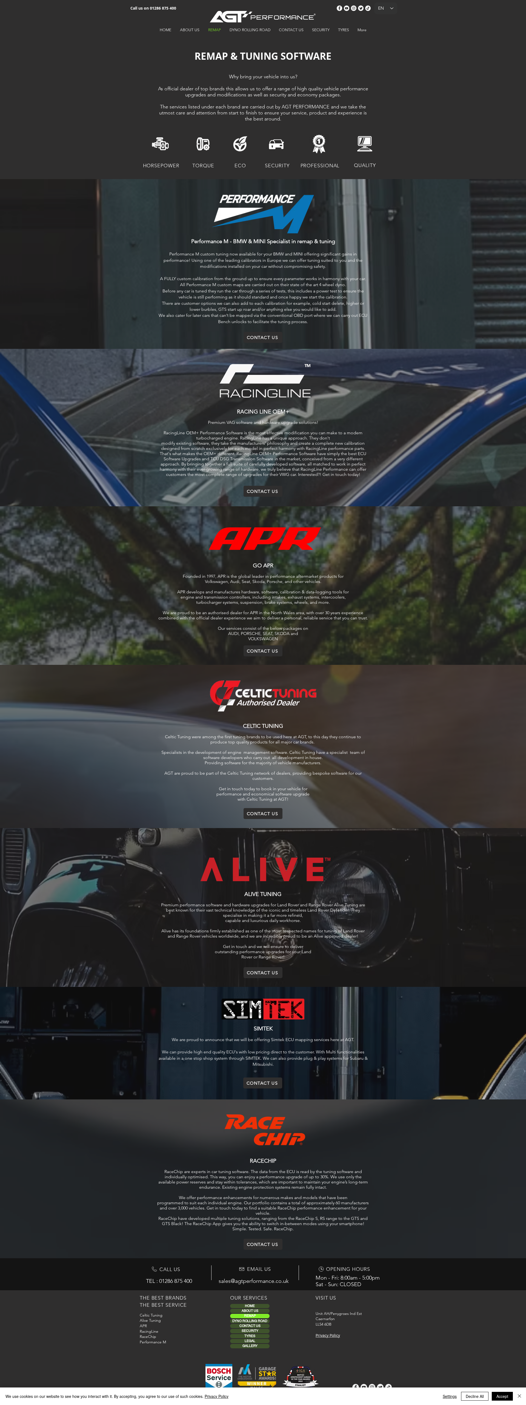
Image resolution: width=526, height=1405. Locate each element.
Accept (502, 1396)
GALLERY (250, 1346)
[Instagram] (372, 1387)
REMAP (250, 1316)
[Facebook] (355, 1387)
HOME (250, 1306)
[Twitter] (380, 1387)
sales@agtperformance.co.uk (254, 1281)
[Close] (519, 1396)
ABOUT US (250, 1311)
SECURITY (250, 1331)
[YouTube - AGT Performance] (346, 8)
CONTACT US (250, 1326)
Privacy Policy (216, 1396)
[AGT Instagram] (353, 8)
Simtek (277, 1039)
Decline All (475, 1396)
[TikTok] (368, 8)
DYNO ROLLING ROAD (249, 1321)
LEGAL (250, 1341)
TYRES (249, 1336)
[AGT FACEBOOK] (339, 8)
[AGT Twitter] (361, 8)
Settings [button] (450, 1396)
